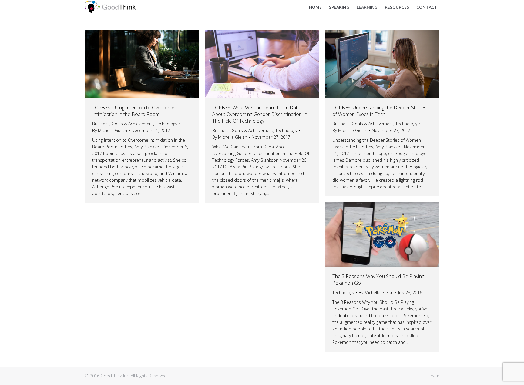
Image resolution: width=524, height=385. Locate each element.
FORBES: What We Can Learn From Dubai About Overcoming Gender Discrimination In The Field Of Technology (259, 114)
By (109, 130)
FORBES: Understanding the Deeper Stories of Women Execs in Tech (379, 111)
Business (100, 124)
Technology (166, 124)
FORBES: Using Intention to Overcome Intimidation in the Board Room (133, 111)
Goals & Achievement (132, 124)
